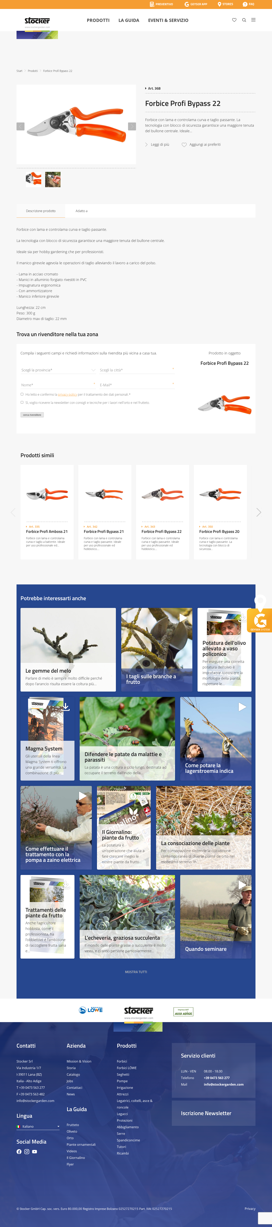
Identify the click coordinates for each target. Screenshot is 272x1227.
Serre (121, 1133)
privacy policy (67, 394)
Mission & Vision (79, 1061)
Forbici (122, 1061)
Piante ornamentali (81, 1144)
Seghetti (123, 1074)
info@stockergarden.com (35, 1101)
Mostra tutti (136, 972)
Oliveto (72, 1131)
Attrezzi (122, 1094)
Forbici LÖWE (127, 1068)
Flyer (70, 1164)
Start (20, 71)
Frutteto (73, 1125)
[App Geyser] (195, 4)
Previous (20, 126)
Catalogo (73, 1074)
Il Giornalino (76, 1158)
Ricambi (123, 1153)
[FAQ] (248, 4)
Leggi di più (160, 144)
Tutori (121, 1147)
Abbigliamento (128, 1127)
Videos (72, 1151)
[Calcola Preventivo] (161, 4)
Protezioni (124, 1120)
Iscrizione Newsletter (206, 1113)
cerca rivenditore (32, 415)
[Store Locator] (225, 4)
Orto (70, 1138)
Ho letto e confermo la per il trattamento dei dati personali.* (78, 394)
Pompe (122, 1081)
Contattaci (74, 1087)
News (71, 1094)
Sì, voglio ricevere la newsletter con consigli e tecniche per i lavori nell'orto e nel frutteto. (87, 402)
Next (132, 126)
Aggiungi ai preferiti (205, 144)
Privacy (250, 1208)
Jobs (70, 1081)
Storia (71, 1068)
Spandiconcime (128, 1140)
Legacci (122, 1114)
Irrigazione (125, 1087)
